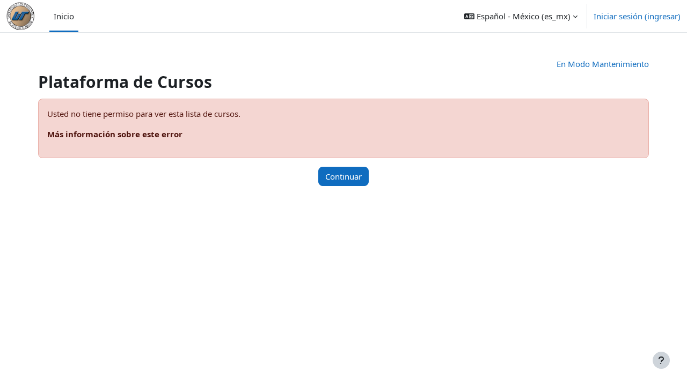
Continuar (343, 176)
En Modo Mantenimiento (603, 63)
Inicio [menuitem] (64, 16)
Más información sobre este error (114, 134)
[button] (520, 16)
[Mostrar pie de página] (661, 360)
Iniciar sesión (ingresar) (637, 16)
